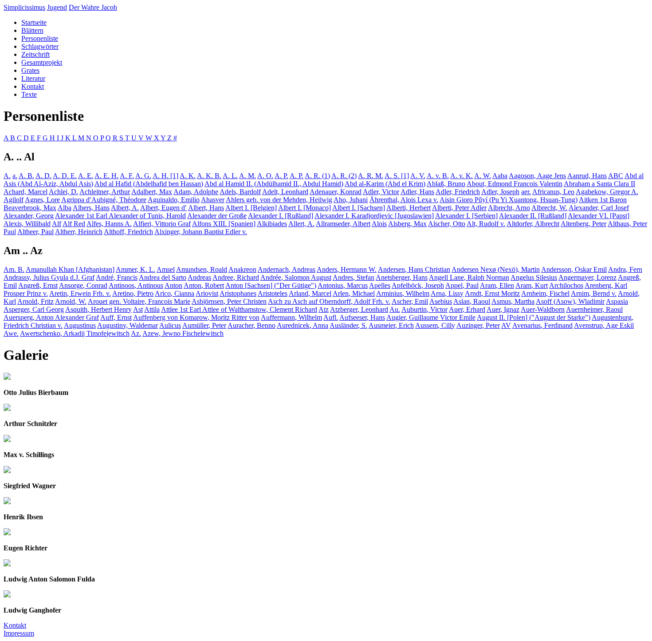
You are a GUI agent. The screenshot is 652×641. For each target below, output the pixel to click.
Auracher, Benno (251, 325)
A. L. (230, 175)
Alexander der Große (217, 215)
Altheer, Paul (35, 231)
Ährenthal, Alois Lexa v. (403, 199)
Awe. (11, 333)
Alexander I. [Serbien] (466, 215)
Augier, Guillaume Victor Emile (430, 317)
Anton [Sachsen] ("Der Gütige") (270, 285)
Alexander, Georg (29, 215)
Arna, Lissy (447, 293)
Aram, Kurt (531, 285)
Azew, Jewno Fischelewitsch (183, 333)
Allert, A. (301, 223)
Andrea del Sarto (162, 277)
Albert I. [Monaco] (304, 207)
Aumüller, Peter (204, 325)
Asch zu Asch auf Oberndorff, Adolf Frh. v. (329, 301)
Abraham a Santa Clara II (599, 183)
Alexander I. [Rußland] (280, 215)
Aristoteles (272, 293)
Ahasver (212, 199)
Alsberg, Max (407, 223)
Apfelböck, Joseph (418, 285)
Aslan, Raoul (471, 301)
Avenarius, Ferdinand (542, 325)
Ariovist (207, 293)
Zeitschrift (35, 54)
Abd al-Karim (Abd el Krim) (385, 183)
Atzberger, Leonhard (359, 309)
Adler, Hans (417, 191)
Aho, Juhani (351, 199)
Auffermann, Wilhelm (291, 317)
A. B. (26, 175)
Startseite (34, 22)
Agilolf (14, 199)
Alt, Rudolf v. (486, 223)
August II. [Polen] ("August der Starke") (533, 317)
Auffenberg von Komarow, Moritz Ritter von (196, 317)
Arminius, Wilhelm (402, 293)
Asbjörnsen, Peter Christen (229, 301)
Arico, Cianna (174, 293)
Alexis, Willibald (27, 223)
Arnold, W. (70, 301)
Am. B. (14, 269)
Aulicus (170, 325)
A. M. (247, 175)
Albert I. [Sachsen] (358, 207)
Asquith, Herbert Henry (98, 309)
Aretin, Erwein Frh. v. (80, 293)
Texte (29, 94)
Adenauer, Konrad (335, 191)
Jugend (57, 7)
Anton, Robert (204, 285)
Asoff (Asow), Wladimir (570, 301)
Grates (30, 70)
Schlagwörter (40, 46)
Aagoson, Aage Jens (537, 175)
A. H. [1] (165, 175)
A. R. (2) (344, 175)
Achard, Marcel (25, 191)
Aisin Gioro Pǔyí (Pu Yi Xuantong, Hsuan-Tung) (508, 199)
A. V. (417, 175)
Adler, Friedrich (458, 191)
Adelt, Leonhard (285, 191)
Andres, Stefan (353, 277)
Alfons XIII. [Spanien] (223, 223)
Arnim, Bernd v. (594, 293)
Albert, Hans (206, 207)
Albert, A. (125, 207)
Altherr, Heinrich (78, 231)
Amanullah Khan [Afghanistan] (70, 269)
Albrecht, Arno (509, 207)
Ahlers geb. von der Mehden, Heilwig (279, 199)
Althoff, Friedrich (128, 231)
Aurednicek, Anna (302, 325)
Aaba (499, 175)
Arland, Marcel (310, 293)
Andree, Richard (235, 277)
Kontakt (32, 86)
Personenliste (39, 38)
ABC (615, 175)
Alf (56, 223)
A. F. (127, 175)
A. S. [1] (397, 175)
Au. (394, 309)
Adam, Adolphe (195, 191)
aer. (526, 191)
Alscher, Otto (446, 223)
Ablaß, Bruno (446, 183)
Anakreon (242, 269)
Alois (379, 223)
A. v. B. (438, 175)
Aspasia (617, 301)
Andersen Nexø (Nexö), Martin (496, 269)
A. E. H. (106, 175)
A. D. (43, 175)
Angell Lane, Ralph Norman (469, 277)
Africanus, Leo (553, 191)
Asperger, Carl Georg (34, 309)
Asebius (440, 301)
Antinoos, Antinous (136, 285)
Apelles (379, 285)
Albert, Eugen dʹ (163, 207)
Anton (173, 285)
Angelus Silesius (534, 277)
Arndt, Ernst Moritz (492, 293)
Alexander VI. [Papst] (598, 215)
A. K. (188, 175)
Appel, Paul (462, 285)
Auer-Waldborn (543, 309)
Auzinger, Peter (478, 325)
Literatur (33, 78)
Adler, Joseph (500, 191)
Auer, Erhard (467, 309)
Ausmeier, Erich (391, 325)
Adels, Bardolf (240, 191)
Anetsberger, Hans (402, 277)
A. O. (265, 175)
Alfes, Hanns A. (109, 223)
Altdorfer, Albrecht (533, 223)
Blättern (32, 30)
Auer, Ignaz (503, 309)
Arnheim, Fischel (545, 293)
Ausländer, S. (348, 325)
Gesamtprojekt (41, 62)
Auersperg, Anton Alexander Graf (51, 317)
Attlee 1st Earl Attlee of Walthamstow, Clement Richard (239, 309)
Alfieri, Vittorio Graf (162, 223)
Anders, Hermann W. (347, 269)
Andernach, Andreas (286, 269)
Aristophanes (238, 293)
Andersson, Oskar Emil (574, 269)
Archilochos (566, 285)
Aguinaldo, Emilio (174, 199)
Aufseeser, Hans (362, 317)
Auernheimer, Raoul (594, 309)
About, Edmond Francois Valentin (514, 183)
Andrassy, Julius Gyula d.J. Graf (49, 277)
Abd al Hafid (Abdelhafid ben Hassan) (148, 183)
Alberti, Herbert (408, 207)
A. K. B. (209, 175)
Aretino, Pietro (132, 293)
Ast (138, 309)
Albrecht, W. (549, 207)
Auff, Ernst (116, 317)
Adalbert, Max (151, 191)
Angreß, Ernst (38, 285)
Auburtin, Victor (424, 309)
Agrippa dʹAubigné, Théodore (103, 199)
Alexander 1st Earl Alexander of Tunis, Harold (120, 215)
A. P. (281, 175)
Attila (152, 309)
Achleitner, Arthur (104, 191)
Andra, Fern (625, 269)
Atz (323, 309)
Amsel (166, 269)
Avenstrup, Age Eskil (604, 325)
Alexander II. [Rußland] (532, 215)
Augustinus (80, 325)
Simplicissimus (24, 7)
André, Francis (116, 277)
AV (506, 325)
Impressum (19, 633)
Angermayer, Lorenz (587, 277)
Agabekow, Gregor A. (607, 191)
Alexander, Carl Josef (599, 207)
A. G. (143, 175)
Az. (136, 333)
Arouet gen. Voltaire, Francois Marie (139, 301)
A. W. (482, 175)
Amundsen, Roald (201, 269)
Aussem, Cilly (435, 325)
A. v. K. (461, 175)
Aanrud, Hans (587, 175)
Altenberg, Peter (583, 223)
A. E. (85, 175)
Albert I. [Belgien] (251, 207)
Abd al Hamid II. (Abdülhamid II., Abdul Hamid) (273, 183)
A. (7, 175)
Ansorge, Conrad (83, 285)
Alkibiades (272, 223)
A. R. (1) (317, 175)
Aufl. (330, 317)
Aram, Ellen (497, 285)
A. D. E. (65, 175)
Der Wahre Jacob (93, 7)
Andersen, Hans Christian (414, 269)
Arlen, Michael (354, 293)
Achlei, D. (63, 191)
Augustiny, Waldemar (127, 325)
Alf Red (74, 223)
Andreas (199, 277)
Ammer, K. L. (135, 269)
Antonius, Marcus (343, 285)
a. (14, 175)
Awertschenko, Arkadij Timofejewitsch (75, 333)
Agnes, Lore (42, 199)
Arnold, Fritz (35, 301)
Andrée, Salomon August (295, 277)
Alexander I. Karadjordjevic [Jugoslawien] (374, 215)
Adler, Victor (381, 191)
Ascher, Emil (410, 301)
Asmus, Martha (512, 301)
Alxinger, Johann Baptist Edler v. (200, 231)
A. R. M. (370, 175)
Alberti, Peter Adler (459, 207)
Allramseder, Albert (343, 223)
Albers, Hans (91, 207)
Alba (64, 207)
